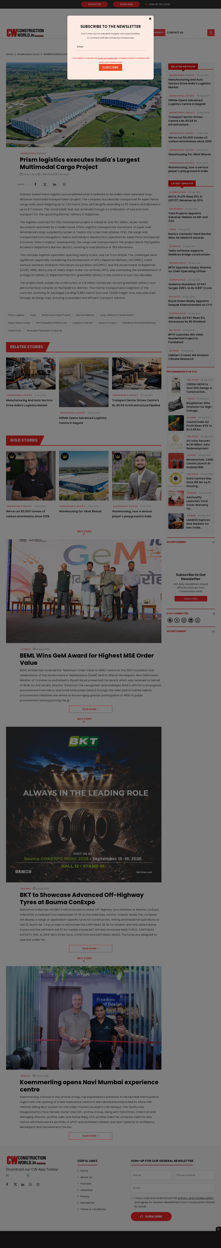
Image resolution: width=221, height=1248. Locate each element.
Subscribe (110, 67)
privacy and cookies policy (108, 58)
